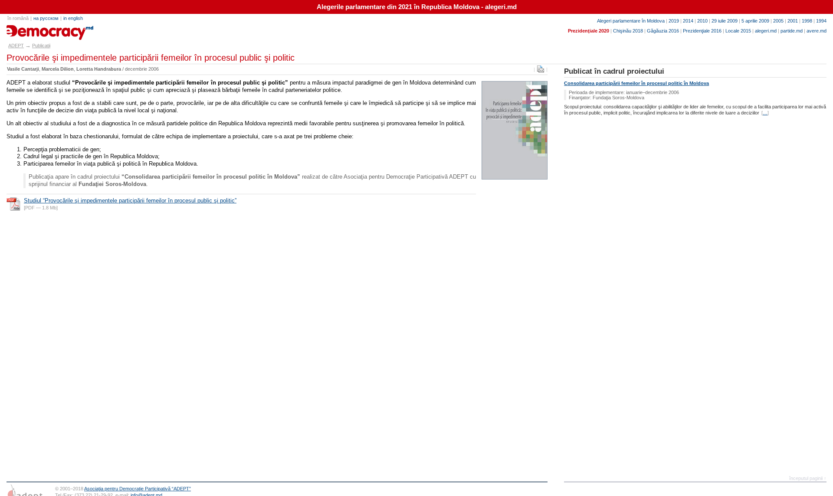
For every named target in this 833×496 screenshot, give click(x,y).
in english (73, 18)
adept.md (24, 29)
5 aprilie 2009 (755, 20)
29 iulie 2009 (725, 20)
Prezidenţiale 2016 (702, 30)
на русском (46, 18)
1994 (821, 20)
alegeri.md (766, 30)
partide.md (792, 30)
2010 (702, 20)
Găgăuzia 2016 (663, 30)
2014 (688, 20)
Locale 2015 (738, 30)
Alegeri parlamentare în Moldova (631, 20)
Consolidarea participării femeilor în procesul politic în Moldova (636, 83)
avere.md (816, 30)
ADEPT (16, 45)
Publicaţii (41, 45)
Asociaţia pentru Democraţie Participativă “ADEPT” (137, 488)
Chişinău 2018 (628, 30)
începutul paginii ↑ (807, 478)
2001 (792, 20)
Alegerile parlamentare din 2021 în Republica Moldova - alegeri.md (417, 6)
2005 (778, 20)
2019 (674, 20)
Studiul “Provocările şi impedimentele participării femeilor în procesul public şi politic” (130, 200)
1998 (807, 20)
